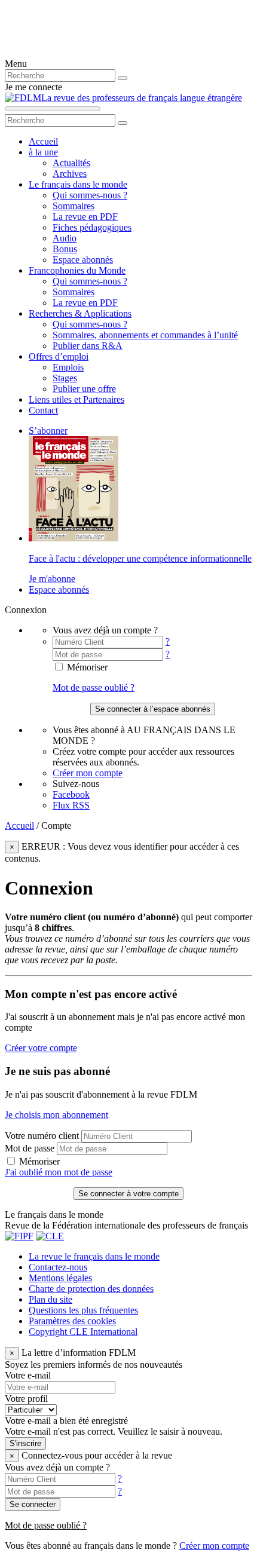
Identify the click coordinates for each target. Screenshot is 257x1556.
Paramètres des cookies (72, 1321)
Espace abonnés (83, 260)
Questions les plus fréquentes (83, 1310)
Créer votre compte (41, 1048)
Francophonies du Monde (77, 270)
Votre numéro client (42, 1136)
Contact (43, 410)
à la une (43, 152)
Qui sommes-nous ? (90, 195)
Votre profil (26, 1398)
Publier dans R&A (88, 346)
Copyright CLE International (83, 1332)
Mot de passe (29, 1148)
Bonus (65, 249)
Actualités (71, 163)
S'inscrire (25, 1443)
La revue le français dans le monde (94, 1256)
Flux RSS (71, 805)
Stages (65, 378)
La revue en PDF (85, 217)
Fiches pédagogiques (92, 227)
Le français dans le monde (78, 184)
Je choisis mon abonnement (56, 1115)
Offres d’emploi (58, 356)
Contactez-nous (58, 1267)
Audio (65, 238)
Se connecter (33, 1504)
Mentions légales (60, 1278)
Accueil (43, 141)
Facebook (71, 794)
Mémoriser (86, 667)
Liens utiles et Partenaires (76, 399)
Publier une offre (84, 389)
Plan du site (50, 1299)
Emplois (68, 367)
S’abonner (48, 430)
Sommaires (73, 206)
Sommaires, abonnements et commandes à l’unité (145, 335)
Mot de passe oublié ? (93, 687)
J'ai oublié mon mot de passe (58, 1172)
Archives (70, 174)
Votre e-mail (28, 1375)
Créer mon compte (88, 773)
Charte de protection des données (91, 1289)
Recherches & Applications (80, 313)
